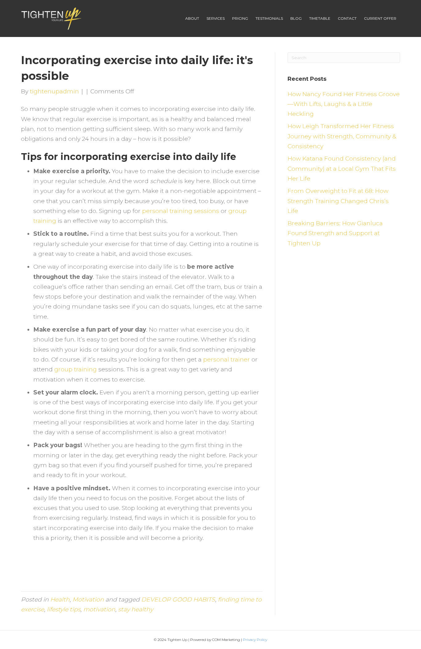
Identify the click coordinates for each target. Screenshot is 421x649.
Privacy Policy (255, 639)
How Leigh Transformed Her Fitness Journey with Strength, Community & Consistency (342, 136)
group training (75, 369)
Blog (296, 18)
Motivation (88, 599)
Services (215, 18)
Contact (347, 18)
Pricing (240, 18)
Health (60, 599)
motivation (99, 609)
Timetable (319, 18)
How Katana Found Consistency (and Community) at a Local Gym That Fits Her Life (342, 168)
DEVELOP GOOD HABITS (178, 599)
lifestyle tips (63, 609)
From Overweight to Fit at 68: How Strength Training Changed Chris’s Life (338, 200)
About (192, 18)
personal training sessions (180, 210)
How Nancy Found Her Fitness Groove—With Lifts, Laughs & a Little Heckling (344, 104)
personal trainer (227, 359)
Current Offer (380, 18)
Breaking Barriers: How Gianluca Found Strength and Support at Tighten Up (335, 233)
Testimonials (269, 18)
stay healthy (135, 609)
